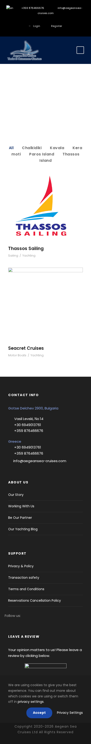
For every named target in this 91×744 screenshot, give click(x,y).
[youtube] (56, 21)
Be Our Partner (20, 517)
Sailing (13, 255)
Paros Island (41, 154)
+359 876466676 (32, 8)
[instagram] (35, 21)
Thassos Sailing (45, 210)
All (11, 148)
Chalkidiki (32, 148)
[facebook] (28, 21)
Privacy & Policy (21, 566)
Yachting (28, 255)
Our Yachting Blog (23, 529)
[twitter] (42, 21)
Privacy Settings (70, 712)
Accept (39, 712)
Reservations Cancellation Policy (34, 600)
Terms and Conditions (26, 589)
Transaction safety (23, 577)
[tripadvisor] (63, 21)
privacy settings (31, 701)
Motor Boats (17, 355)
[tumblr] (49, 21)
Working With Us (21, 506)
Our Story (16, 494)
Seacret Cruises (45, 306)
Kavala (57, 148)
